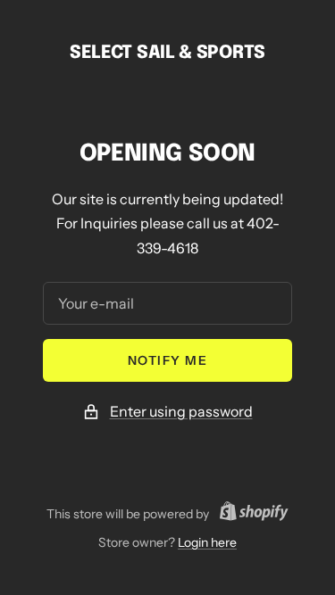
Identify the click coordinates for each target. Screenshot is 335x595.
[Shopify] (249, 513)
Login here (207, 542)
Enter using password (181, 411)
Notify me (168, 360)
